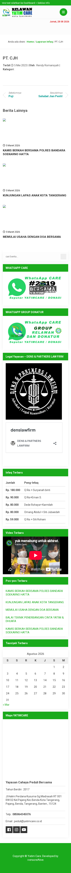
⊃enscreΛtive (35, 859)
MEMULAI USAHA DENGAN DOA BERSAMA (32, 237)
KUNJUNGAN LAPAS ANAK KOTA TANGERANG (34, 195)
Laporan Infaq (44, 41)
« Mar (6, 704)
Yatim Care (34, 856)
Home (30, 41)
